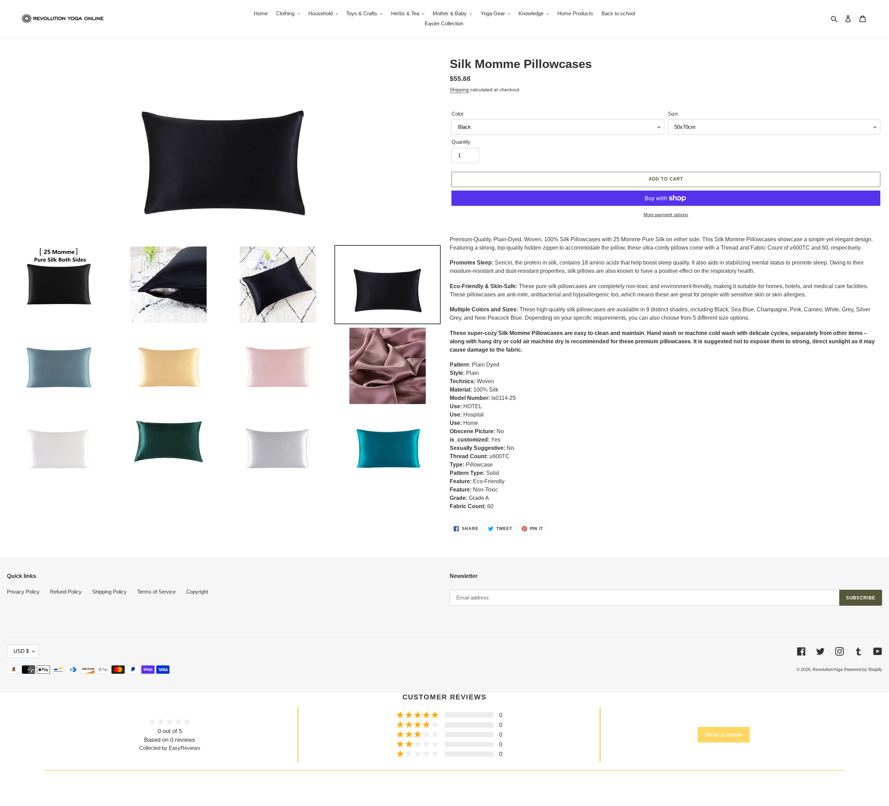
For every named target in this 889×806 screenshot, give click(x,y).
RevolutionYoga (828, 669)
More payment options (665, 214)
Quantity (461, 142)
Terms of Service (156, 592)
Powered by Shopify (863, 669)
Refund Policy (66, 592)
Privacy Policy (23, 592)
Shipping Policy (109, 592)
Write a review (723, 734)
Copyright (197, 592)
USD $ (21, 651)
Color (457, 114)
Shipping (459, 89)
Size (673, 114)
